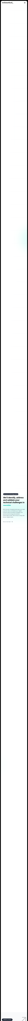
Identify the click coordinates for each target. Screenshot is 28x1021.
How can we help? (7, 521)
